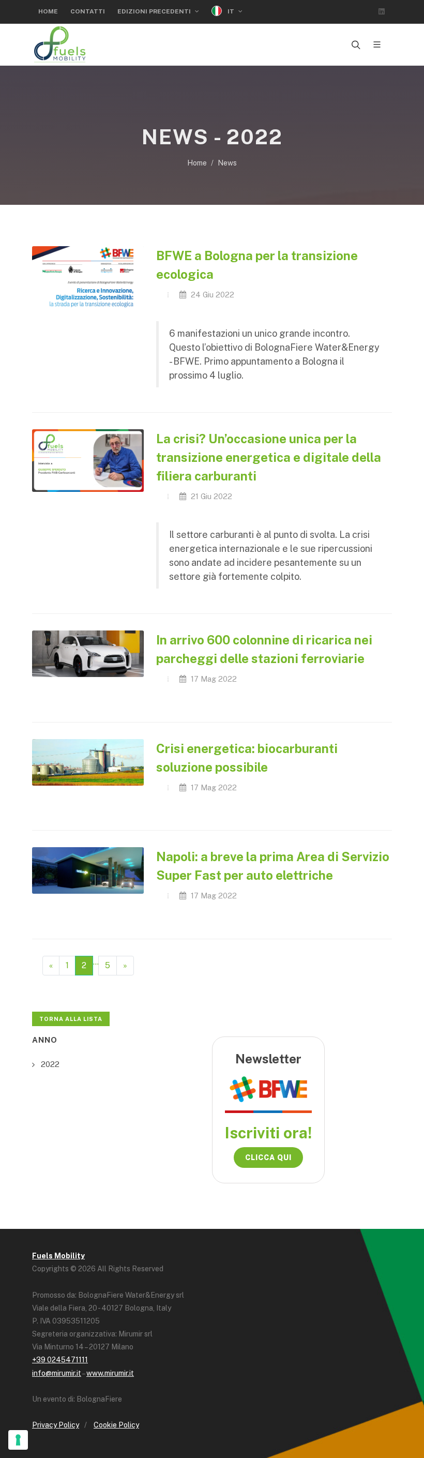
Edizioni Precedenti (154, 11)
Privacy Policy (55, 1425)
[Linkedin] (381, 11)
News (227, 163)
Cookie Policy (116, 1425)
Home (48, 11)
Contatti (87, 11)
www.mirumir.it (110, 1373)
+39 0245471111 (60, 1360)
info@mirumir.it (56, 1373)
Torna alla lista (70, 1019)
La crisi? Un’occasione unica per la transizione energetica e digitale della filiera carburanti (268, 457)
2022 (50, 1064)
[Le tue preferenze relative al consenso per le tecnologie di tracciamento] (18, 1440)
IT (231, 11)
